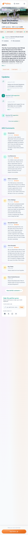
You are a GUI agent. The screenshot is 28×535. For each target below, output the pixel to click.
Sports (4, 9)
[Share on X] (8, 313)
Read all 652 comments (14, 290)
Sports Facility (6, 69)
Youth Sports (14, 69)
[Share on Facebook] (4, 313)
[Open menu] (24, 3)
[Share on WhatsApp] (12, 313)
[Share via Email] (16, 313)
